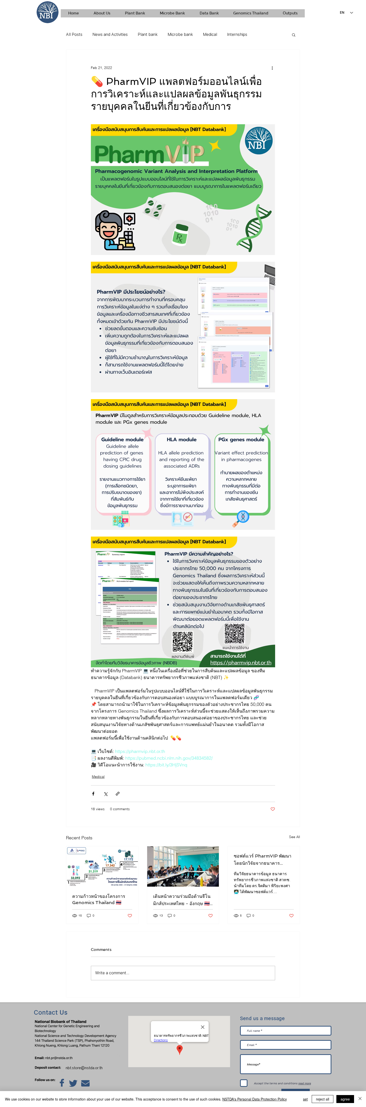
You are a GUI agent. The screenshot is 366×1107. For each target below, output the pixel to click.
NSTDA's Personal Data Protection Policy (254, 1099)
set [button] (305, 1099)
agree (345, 1099)
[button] (293, 35)
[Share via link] (117, 793)
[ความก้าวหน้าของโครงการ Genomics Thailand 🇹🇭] (102, 866)
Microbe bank (180, 34)
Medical (210, 34)
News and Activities (110, 34)
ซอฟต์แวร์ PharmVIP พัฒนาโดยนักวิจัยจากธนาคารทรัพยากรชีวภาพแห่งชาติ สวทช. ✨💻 (262, 860)
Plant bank (148, 34)
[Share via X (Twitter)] (105, 793)
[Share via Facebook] (93, 793)
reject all (322, 1099)
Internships (237, 34)
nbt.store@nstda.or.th (85, 1068)
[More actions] (272, 68)
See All (294, 837)
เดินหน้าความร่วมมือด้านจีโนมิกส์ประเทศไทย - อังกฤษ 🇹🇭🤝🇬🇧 (181, 900)
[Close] (360, 1099)
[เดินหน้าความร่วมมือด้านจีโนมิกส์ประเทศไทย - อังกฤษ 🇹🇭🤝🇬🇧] (183, 866)
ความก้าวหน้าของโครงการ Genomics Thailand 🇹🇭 (98, 899)
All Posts (74, 34)
